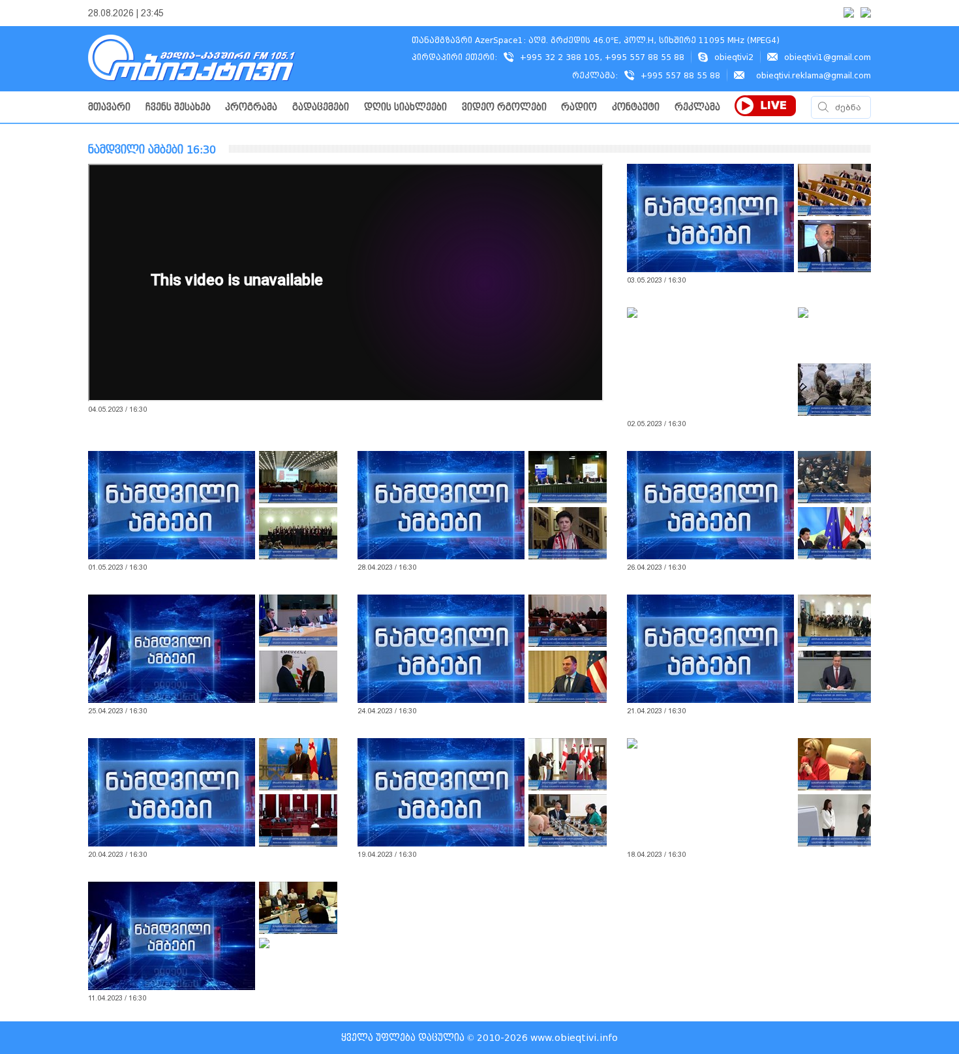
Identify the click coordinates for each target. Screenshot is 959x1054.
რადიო (579, 107)
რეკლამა (697, 107)
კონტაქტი (636, 107)
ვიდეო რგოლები (504, 107)
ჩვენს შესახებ (178, 107)
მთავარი (109, 107)
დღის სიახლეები (405, 107)
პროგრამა (251, 107)
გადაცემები (320, 107)
